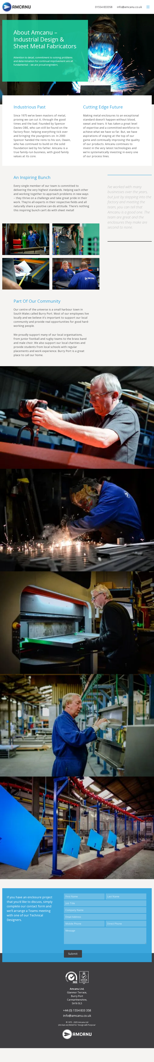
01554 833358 (103, 7)
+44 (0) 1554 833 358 (77, 1010)
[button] (73, 954)
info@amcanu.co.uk (129, 7)
